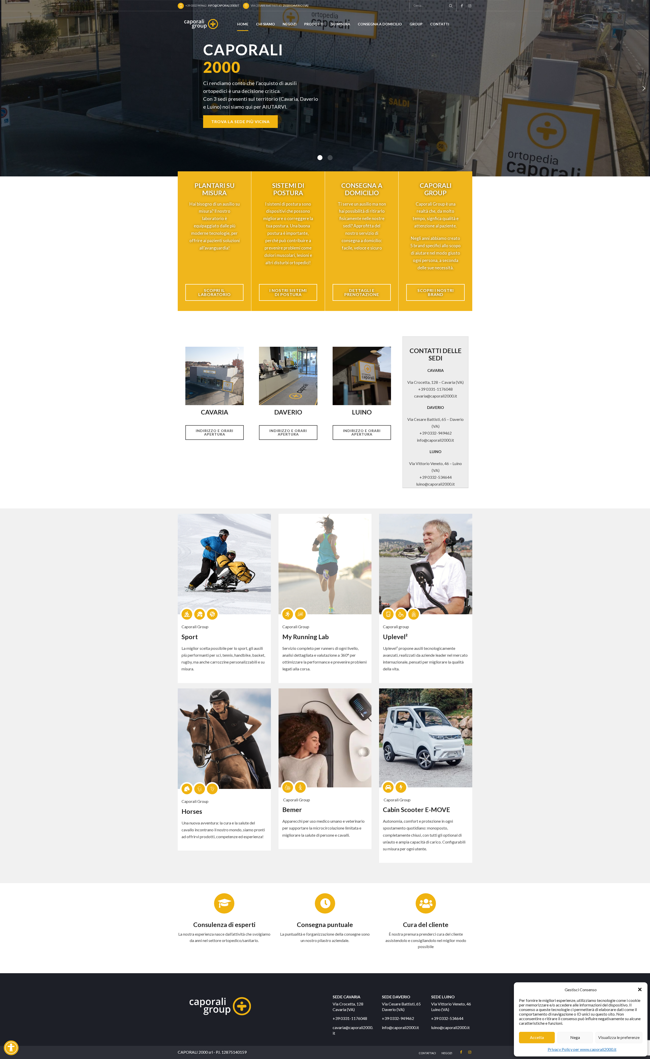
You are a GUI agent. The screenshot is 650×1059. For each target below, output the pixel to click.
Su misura (340, 24)
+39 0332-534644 (435, 477)
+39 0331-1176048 (435, 389)
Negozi (290, 24)
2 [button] (330, 157)
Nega (575, 1037)
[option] (325, 88)
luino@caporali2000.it (435, 484)
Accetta (537, 1037)
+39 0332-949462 (435, 433)
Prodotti (313, 24)
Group (416, 24)
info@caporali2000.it (435, 440)
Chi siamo (265, 24)
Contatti (439, 24)
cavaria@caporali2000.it (435, 395)
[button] (639, 989)
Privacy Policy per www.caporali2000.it (582, 1049)
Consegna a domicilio (380, 24)
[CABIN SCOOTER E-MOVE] (425, 737)
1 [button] (319, 157)
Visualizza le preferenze (619, 1037)
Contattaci (427, 1053)
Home (242, 24)
